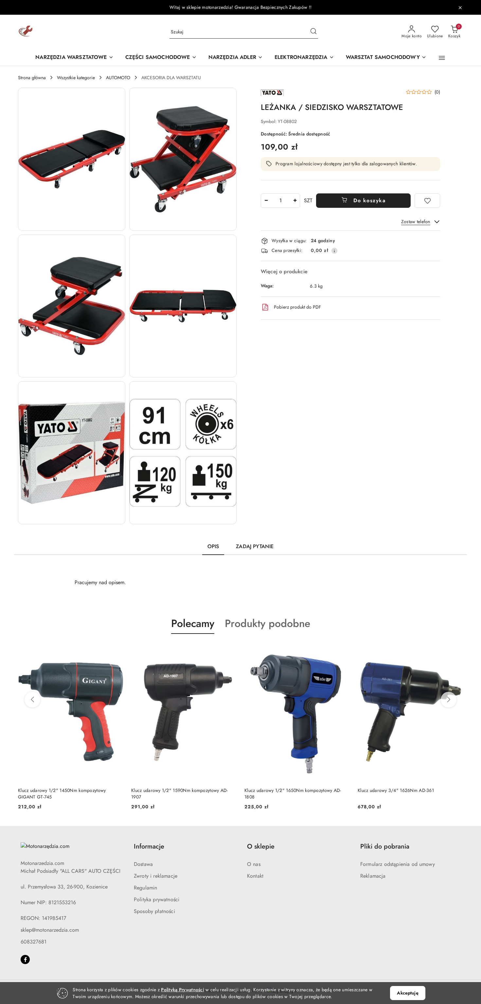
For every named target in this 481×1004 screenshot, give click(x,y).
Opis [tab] (213, 546)
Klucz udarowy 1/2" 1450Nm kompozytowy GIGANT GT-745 (62, 793)
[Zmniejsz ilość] (266, 200)
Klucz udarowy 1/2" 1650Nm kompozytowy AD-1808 (292, 793)
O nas (253, 864)
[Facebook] (25, 959)
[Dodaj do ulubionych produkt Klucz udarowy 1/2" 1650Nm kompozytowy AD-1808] (342, 649)
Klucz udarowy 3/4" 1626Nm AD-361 (396, 790)
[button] (442, 58)
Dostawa (143, 864)
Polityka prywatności (156, 899)
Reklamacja (373, 876)
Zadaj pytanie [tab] (255, 546)
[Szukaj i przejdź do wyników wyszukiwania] (313, 32)
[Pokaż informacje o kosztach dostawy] (334, 250)
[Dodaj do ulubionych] (427, 200)
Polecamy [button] (192, 623)
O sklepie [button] (261, 846)
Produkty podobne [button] (267, 623)
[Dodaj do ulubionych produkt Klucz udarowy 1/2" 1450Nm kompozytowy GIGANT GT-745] (116, 649)
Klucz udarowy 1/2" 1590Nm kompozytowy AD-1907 (179, 793)
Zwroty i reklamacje (155, 876)
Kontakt (255, 876)
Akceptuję (407, 993)
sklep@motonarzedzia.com (50, 930)
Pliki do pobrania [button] (384, 846)
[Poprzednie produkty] (32, 699)
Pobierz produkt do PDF (297, 307)
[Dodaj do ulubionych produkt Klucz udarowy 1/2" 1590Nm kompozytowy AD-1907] (229, 649)
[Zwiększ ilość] (295, 200)
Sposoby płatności (154, 911)
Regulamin (145, 887)
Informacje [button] (149, 846)
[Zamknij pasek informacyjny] (460, 7)
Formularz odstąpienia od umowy (397, 864)
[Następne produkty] (448, 699)
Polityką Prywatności (182, 989)
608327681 (33, 941)
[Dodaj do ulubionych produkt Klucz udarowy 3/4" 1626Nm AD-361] (455, 649)
